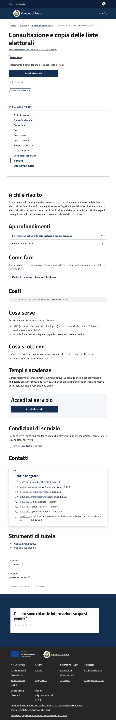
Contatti (39, 670)
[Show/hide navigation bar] (4, 13)
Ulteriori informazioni (22, 243)
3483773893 (25, 518)
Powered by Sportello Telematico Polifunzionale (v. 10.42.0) (39, 715)
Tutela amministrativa (24, 544)
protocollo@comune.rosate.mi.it (37, 491)
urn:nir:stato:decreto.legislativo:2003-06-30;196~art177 (33, 49)
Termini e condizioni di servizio (27, 445)
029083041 (26, 511)
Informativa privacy (69, 664)
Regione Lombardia (17, 3)
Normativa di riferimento (20, 90)
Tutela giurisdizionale (24, 548)
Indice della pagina (20, 107)
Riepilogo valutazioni (94, 680)
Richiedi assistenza (93, 670)
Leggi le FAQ (41, 680)
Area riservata (18, 664)
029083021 (26, 506)
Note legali (89, 664)
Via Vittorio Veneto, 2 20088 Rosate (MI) (40, 482)
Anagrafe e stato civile (42, 25)
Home (13, 25)
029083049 (26, 501)
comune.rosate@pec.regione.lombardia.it (42, 486)
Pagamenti (65, 680)
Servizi (23, 25)
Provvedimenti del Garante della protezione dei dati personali (42, 236)
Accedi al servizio (33, 73)
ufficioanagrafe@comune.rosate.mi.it (39, 496)
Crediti (38, 664)
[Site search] (105, 13)
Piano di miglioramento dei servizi (44, 695)
